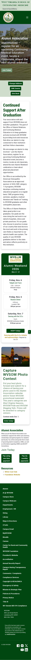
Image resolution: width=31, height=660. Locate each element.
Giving (5, 513)
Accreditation (8, 559)
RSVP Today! (15, 331)
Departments (8, 505)
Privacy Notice (8, 598)
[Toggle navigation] (27, 17)
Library (5, 517)
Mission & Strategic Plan (12, 590)
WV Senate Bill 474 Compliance (15, 606)
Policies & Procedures (11, 594)
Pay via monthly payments (24, 458)
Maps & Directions (10, 521)
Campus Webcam (9, 501)
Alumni (5, 489)
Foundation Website (12, 475)
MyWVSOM (7, 533)
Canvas (5, 541)
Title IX (5, 602)
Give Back (15, 93)
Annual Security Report (11, 563)
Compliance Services (11, 577)
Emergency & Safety (10, 585)
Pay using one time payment (6, 458)
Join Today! (6, 70)
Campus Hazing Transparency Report (14, 568)
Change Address (15, 83)
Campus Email (8, 529)
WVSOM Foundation (10, 551)
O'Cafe (5, 525)
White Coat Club (11, 472)
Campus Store (8, 497)
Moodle (5, 537)
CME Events (15, 88)
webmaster (11, 634)
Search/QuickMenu (9, 9)
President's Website (10, 555)
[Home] (7, 17)
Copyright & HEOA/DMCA (12, 581)
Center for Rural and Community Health (15, 546)
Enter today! (8, 421)
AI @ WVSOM (8, 493)
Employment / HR (9, 509)
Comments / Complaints (12, 573)
